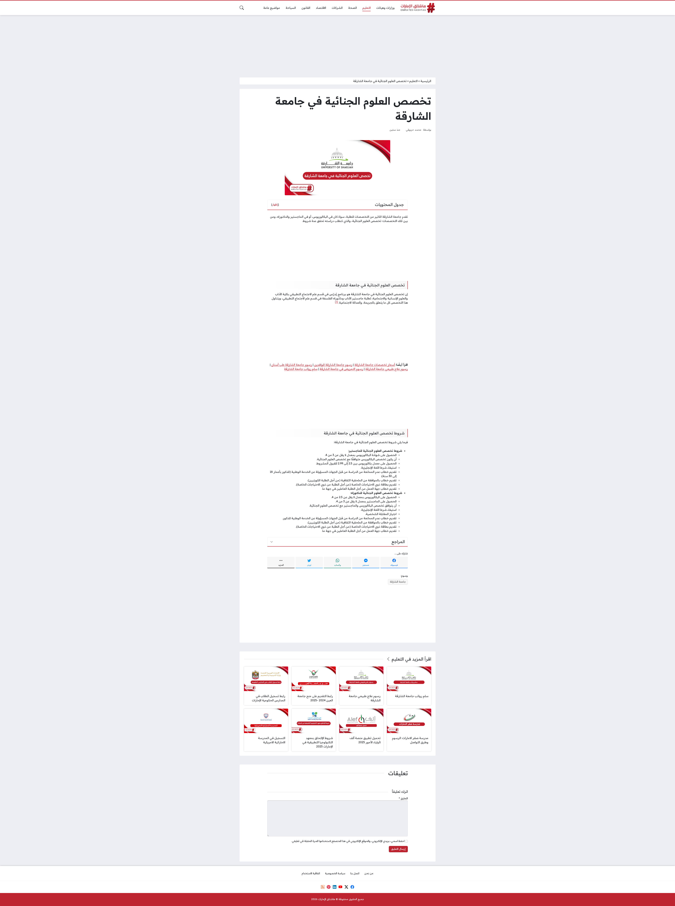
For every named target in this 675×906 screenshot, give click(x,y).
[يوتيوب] (340, 887)
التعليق (403, 798)
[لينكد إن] (334, 887)
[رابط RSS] (322, 887)
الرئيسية (425, 81)
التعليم (413, 81)
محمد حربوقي (413, 129)
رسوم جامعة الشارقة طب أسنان (291, 364)
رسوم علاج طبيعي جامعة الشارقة (386, 369)
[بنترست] (328, 887)
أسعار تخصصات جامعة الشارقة (374, 364)
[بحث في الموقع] (241, 8)
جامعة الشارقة (398, 581)
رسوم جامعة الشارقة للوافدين (333, 364)
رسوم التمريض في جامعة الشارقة (341, 369)
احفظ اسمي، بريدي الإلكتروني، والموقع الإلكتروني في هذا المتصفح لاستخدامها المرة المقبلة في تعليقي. (348, 841)
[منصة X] (346, 887)
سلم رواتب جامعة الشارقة (300, 369)
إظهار (275, 204)
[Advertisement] (337, 44)
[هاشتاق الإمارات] (417, 8)
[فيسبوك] (352, 887)
